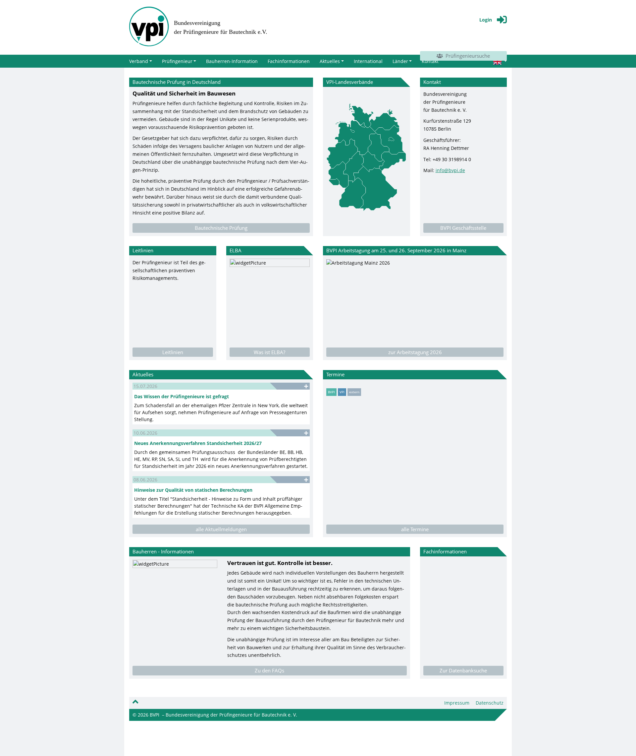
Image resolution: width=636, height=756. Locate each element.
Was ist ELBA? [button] (269, 352)
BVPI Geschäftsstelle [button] (463, 227)
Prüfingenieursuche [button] (466, 55)
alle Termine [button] (415, 529)
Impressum (456, 703)
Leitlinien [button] (172, 352)
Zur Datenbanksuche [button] (463, 670)
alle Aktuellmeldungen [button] (221, 529)
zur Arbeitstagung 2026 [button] (415, 352)
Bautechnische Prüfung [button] (221, 227)
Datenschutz (490, 703)
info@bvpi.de (450, 170)
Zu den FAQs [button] (269, 670)
